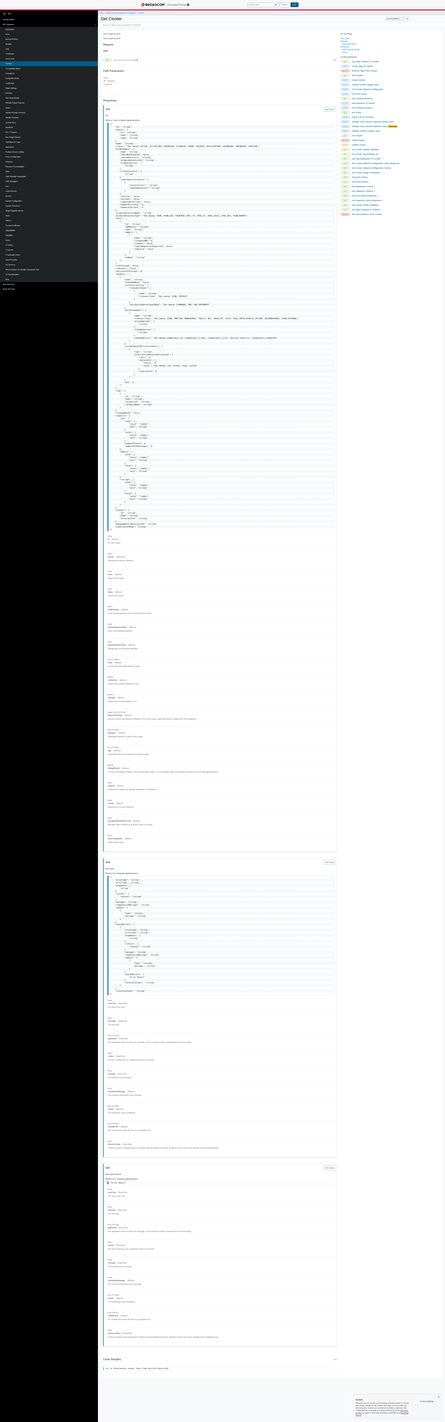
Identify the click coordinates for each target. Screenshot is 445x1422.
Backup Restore (12, 39)
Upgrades (9, 235)
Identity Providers (12, 117)
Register (284, 4)
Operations (10, 147)
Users (8, 240)
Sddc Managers (12, 181)
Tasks (8, 216)
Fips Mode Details (12, 98)
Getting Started (8, 19)
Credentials (10, 83)
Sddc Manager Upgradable (16, 176)
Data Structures (9, 284)
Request (344, 41)
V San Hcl (9, 250)
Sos (7, 186)
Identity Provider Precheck (16, 113)
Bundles (9, 44)
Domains (9, 93)
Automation (10, 29)
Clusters (9, 64)
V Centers (9, 245)
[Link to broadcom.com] (153, 4)
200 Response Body (350, 50)
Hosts (8, 108)
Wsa (7, 279)
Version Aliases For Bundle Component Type (22, 270)
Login (294, 4)
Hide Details (329, 109)
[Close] (438, 1397)
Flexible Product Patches (15, 103)
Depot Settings (11, 88)
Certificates (10, 54)
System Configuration (14, 201)
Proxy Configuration (13, 157)
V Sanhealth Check (13, 255)
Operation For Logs (13, 142)
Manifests (9, 127)
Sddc (8, 171)
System (8, 196)
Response (345, 47)
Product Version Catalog (15, 152)
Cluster (115, 120)
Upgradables (10, 230)
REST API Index (9, 289)
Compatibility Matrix (13, 69)
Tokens (8, 220)
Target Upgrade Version (14, 211)
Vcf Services (10, 265)
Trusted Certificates (13, 225)
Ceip (7, 49)
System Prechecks (13, 206)
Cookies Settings (427, 1401)
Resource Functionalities (15, 167)
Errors (344, 52)
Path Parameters (349, 44)
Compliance (10, 73)
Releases (9, 162)
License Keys (11, 122)
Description (345, 38)
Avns (8, 34)
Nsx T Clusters (11, 132)
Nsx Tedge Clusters (13, 137)
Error (114, 873)
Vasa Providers (11, 260)
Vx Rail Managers (12, 274)
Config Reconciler (12, 78)
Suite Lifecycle (11, 191)
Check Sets (10, 59)
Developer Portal (176, 4)
